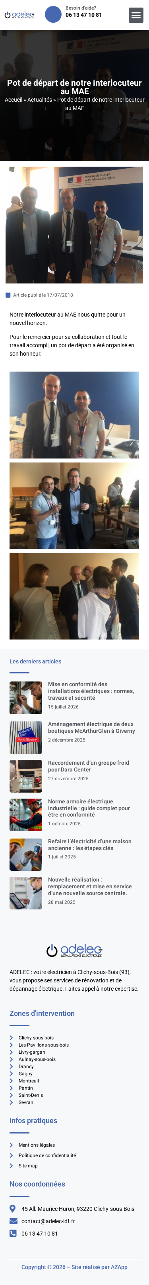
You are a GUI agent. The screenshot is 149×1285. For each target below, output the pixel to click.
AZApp (119, 1267)
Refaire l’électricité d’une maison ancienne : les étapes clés (90, 844)
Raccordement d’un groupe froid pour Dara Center (88, 766)
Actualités (39, 99)
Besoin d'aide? (81, 8)
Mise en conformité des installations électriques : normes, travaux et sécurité (91, 691)
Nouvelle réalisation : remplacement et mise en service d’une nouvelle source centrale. (90, 886)
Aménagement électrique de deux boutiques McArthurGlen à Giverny (91, 727)
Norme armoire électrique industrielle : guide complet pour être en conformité (89, 808)
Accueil (13, 99)
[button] (136, 15)
